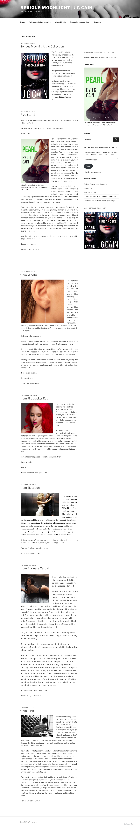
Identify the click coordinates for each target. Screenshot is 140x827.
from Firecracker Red (34, 398)
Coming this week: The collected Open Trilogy (100, 196)
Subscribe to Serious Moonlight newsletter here (100, 57)
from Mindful (28, 275)
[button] (101, 97)
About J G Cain (60, 22)
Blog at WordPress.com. (28, 822)
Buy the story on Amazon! (31, 696)
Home (22, 22)
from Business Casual (34, 568)
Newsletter (98, 22)
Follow (88, 166)
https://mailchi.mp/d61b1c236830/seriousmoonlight (42, 128)
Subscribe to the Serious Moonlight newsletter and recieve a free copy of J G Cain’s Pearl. (34, 187)
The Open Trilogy (90, 192)
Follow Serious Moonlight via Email (100, 148)
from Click (27, 711)
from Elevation (30, 487)
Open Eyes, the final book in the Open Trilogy (99, 200)
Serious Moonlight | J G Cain (57, 7)
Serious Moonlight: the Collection (42, 46)
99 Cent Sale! (88, 188)
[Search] (116, 139)
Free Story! (27, 114)
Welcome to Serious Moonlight (40, 22)
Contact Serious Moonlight (79, 22)
